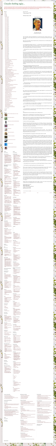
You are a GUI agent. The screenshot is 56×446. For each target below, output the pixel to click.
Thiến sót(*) (6, 68)
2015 (5, 13)
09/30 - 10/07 (6, 27)
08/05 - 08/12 (6, 34)
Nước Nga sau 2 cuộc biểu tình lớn (8, 67)
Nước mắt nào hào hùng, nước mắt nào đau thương (17, 234)
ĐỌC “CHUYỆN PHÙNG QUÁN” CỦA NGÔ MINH (8, 250)
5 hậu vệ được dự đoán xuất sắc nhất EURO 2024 (42, 398)
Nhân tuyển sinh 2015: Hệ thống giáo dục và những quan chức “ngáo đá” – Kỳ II (8, 183)
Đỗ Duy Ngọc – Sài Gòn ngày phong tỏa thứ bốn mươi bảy (43, 409)
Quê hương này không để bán (8, 316)
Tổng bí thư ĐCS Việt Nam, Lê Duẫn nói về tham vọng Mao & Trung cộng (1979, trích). (17, 291)
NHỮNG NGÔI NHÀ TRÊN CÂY (11, 117)
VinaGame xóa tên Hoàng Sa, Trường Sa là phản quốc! (17, 355)
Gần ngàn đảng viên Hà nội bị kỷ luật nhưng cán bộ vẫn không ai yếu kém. (17, 223)
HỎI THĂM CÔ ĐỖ (15, 251)
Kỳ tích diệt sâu (15, 302)
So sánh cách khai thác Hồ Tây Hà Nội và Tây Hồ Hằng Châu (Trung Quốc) (8, 266)
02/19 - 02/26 (6, 53)
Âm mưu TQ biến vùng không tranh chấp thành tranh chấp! (8, 275)
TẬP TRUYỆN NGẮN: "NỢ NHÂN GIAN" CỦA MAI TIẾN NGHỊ (17, 257)
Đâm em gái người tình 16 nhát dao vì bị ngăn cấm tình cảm (43, 404)
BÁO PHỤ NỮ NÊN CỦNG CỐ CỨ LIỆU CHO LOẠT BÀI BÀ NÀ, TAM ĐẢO (17, 313)
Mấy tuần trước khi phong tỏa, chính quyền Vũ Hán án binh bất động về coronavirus (17, 277)
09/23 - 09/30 (6, 28)
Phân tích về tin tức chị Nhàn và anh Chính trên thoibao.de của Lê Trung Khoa (8, 226)
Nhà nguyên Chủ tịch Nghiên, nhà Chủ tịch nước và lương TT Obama (17, 349)
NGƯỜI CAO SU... (9, 128)
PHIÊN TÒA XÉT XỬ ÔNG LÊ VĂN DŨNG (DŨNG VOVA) (8, 191)
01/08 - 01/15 (6, 58)
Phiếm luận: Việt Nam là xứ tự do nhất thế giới (10, 106)
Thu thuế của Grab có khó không (8, 297)
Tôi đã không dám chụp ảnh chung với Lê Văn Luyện (10, 91)
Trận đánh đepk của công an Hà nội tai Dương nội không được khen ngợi (17, 219)
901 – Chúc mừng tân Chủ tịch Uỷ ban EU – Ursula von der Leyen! (17, 328)
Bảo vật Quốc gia (22, 408)
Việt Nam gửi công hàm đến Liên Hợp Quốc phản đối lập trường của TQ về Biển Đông (17, 207)
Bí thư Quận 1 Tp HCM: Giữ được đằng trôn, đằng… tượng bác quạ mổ (8, 182)
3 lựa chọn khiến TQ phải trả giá (17, 305)
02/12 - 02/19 (6, 54)
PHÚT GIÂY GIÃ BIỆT (16, 319)
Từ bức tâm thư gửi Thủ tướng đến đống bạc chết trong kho (17, 238)
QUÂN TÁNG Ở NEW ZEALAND (8, 100)
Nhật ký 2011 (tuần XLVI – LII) (8, 92)
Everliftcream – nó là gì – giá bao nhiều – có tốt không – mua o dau (8, 201)
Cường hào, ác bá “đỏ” (7, 83)
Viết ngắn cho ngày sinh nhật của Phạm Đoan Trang (8, 234)
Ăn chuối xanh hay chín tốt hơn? (8, 395)
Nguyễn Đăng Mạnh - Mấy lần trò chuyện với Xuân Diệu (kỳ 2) (8, 263)
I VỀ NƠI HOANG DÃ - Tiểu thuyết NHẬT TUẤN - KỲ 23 (8, 170)
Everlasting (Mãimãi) (23, 437)
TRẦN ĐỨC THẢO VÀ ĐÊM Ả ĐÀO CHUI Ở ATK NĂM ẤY (17, 160)
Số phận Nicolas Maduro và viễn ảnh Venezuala (26, 415)
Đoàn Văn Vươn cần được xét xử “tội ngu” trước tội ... (10, 76)
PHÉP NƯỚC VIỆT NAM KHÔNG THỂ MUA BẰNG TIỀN (8, 317)
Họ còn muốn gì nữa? (7, 294)
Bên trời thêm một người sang (8, 334)
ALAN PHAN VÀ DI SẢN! (16, 195)
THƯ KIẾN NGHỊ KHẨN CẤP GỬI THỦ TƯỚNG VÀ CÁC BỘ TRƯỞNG (8, 177)
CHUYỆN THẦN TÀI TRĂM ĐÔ (17, 390)
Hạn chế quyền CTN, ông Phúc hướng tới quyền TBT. (8, 224)
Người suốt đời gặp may (7, 356)
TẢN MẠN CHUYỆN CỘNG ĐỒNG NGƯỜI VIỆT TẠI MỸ (17, 203)
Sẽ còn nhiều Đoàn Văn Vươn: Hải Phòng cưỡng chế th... (11, 59)
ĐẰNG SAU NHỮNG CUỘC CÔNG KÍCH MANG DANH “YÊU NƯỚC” (17, 158)
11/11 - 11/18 (6, 22)
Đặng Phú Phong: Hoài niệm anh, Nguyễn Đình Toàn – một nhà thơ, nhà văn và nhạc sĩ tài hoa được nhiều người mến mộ (12, 411)
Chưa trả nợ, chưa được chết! (17, 372)
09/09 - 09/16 (6, 30)
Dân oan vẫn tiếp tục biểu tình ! (17, 264)
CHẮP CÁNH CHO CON (10, 143)
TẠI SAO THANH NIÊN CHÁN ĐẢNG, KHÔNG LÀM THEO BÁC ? (8, 190)
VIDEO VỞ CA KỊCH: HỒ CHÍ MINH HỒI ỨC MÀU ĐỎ (8, 216)
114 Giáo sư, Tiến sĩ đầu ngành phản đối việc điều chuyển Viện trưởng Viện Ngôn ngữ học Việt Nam (17, 210)
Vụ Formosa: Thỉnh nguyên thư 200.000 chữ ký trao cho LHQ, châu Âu (8, 370)
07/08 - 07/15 (6, 37)
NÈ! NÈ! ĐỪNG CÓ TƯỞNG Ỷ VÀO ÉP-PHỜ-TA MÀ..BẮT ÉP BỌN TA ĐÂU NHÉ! (17, 321)
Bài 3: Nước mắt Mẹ (16, 233)
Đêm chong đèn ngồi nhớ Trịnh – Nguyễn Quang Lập (8, 357)
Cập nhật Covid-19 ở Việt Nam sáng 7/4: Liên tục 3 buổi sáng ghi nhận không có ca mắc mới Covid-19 (17, 215)
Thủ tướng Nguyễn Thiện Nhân (24, 421)
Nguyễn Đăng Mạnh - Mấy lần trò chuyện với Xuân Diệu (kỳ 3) (8, 261)
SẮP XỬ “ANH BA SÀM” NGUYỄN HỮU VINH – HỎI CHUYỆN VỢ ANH (8, 346)
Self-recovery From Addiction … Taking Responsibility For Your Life (44, 422)
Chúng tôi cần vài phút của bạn (8, 290)
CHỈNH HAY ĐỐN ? (7, 78)
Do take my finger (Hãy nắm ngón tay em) (25, 435)
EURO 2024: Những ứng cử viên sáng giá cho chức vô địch (43, 397)
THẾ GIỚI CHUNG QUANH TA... (11, 132)
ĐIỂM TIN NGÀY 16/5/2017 (7, 371)
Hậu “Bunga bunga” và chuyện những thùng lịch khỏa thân (17, 237)
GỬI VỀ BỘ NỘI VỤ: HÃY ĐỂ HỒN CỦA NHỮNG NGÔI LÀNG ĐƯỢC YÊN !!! (17, 161)
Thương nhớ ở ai (6, 328)
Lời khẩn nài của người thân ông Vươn (9, 85)
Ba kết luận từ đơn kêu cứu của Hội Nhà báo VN (17, 211)
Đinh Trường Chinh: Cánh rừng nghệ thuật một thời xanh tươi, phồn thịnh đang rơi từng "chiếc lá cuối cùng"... (12, 412)
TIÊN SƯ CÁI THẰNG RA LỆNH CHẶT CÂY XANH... (13, 113)
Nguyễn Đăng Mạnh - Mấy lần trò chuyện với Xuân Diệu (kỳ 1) (8, 264)
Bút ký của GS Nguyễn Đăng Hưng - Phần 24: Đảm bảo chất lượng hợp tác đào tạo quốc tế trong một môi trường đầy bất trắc (17, 342)
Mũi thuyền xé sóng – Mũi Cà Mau (8, 161)
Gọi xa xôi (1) (6, 331)
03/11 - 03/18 (6, 51)
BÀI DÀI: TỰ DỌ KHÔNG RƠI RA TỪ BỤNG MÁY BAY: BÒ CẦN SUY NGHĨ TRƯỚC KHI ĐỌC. (17, 199)
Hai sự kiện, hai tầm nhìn (16, 306)
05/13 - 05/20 (6, 43)
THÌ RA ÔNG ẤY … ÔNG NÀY (8, 93)
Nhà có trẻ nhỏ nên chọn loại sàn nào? (9, 396)
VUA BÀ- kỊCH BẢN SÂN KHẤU (8, 215)
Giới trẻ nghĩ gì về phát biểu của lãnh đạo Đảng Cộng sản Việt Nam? (8, 163)
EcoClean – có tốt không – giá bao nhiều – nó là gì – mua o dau (8, 202)
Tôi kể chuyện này (15, 241)
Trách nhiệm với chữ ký (16, 168)
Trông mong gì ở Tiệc (7, 86)
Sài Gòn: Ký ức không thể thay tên (8, 232)
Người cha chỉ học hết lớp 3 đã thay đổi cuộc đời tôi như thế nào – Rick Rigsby (17, 191)
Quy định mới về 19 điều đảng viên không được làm (8, 287)
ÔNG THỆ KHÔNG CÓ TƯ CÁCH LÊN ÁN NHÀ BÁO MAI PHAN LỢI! (8, 318)
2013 (5, 15)
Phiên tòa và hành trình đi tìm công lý (11, 139)
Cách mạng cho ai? (23, 409)
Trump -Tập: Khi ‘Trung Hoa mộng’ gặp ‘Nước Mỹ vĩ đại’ (17, 192)
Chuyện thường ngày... (14, 3)
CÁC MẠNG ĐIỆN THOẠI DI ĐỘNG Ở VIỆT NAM (7, 301)
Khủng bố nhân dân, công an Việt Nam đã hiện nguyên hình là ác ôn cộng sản (8, 292)
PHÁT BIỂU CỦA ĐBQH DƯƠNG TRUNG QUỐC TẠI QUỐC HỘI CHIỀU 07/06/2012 (17, 359)
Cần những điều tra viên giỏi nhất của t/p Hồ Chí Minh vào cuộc (17, 212)
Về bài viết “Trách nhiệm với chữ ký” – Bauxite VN (17, 167)
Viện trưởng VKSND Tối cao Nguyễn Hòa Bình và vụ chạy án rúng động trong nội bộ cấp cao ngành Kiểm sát (8, 156)
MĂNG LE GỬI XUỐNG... (16, 173)
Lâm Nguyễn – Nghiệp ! (16, 367)
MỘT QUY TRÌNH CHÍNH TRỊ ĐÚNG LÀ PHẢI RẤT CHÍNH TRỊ (17, 309)
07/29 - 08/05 (6, 35)
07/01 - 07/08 (6, 38)
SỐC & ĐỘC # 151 (15, 385)
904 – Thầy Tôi (15, 325)
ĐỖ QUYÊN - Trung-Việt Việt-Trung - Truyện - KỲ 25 (8, 172)
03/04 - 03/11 (6, 52)
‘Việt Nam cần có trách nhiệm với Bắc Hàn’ (9, 75)
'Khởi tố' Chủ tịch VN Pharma (24, 398)
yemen (14, 378)
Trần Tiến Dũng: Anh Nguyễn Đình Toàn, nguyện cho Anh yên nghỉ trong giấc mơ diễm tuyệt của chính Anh (11, 414)
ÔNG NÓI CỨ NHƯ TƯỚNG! (16, 250)
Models (5, 306)
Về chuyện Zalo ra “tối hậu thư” (24, 416)
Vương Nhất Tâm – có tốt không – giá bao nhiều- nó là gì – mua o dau (8, 198)
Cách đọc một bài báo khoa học (17, 371)
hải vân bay (15, 377)
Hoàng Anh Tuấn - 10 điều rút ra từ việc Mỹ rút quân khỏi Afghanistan (44, 412)
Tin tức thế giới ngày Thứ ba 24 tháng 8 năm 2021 (42, 411)
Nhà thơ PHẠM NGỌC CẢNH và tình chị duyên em (8, 286)
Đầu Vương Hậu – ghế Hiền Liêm (8, 77)
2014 (5, 14)
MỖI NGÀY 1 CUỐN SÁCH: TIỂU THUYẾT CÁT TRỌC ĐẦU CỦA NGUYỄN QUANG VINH (8, 210)
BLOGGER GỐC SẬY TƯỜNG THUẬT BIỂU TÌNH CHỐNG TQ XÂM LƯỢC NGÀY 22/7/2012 (17, 356)
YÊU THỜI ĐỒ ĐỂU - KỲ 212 (8, 171)
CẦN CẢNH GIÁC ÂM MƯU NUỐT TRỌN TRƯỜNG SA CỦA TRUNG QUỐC (8, 193)
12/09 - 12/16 (6, 19)
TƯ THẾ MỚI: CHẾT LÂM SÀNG (8, 90)
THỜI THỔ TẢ (6, 82)
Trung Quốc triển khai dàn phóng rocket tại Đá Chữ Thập (8, 368)
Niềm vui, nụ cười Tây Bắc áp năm (8, 61)
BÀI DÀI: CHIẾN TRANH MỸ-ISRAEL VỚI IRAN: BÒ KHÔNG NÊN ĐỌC (17, 201)
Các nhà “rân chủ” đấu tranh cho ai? (24, 431)
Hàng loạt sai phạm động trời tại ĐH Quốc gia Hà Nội (17, 224)
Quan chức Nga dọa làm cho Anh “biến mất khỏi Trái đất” (43, 417)
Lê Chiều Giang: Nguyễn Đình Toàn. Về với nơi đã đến (10, 413)
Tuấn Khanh (6, 326)
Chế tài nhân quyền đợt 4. (16, 265)
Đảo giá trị (15, 165)
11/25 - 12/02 (6, 21)
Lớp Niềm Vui (6, 358)
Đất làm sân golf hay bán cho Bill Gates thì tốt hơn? (17, 278)
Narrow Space (6, 307)
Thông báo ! (15, 221)
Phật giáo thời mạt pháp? (16, 373)
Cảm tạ (14, 194)
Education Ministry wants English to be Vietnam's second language (8, 237)
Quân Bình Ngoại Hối (16, 299)
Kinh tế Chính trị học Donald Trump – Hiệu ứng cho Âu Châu (17, 296)
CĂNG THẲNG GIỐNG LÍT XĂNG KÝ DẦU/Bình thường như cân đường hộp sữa (17, 353)
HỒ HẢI (14, 391)
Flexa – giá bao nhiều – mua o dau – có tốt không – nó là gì (8, 200)
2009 (5, 110)
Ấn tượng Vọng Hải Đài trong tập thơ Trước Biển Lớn (8, 282)
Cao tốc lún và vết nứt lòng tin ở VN (24, 396)
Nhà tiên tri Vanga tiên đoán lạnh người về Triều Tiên (42, 416)
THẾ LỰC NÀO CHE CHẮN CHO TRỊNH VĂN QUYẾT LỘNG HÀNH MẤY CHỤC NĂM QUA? (8, 189)
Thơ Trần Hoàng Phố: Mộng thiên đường (9, 415)
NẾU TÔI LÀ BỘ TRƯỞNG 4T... (17, 388)
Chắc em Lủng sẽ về (7, 333)
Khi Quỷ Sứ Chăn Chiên (23, 427)
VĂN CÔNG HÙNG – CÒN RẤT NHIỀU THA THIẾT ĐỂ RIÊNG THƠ (17, 172)
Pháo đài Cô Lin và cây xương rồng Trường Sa (17, 235)
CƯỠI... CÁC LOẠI (7, 101)
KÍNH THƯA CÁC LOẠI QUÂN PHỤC (9, 102)
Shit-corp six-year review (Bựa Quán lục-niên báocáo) (26, 436)
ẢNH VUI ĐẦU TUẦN (7, 99)
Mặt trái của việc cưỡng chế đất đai (8, 69)
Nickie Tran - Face (15, 366)
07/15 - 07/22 (6, 36)
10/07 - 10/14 (6, 26)
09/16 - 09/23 (6, 29)
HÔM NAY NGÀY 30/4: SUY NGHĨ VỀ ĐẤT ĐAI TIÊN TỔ (8, 206)
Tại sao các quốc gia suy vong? (8, 94)
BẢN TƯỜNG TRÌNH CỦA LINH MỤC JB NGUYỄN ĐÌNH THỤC (8, 372)
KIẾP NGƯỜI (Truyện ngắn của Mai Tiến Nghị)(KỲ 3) (17, 255)
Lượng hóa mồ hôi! (7, 66)
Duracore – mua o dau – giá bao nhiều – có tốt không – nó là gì (8, 196)
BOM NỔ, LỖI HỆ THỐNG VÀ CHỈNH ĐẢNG (9, 74)
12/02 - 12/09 (6, 20)
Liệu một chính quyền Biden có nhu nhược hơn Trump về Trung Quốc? (17, 283)
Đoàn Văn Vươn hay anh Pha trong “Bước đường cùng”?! (11, 98)
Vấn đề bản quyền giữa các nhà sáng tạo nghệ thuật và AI (27, 401)
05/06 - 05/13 (6, 44)
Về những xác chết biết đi (16, 166)
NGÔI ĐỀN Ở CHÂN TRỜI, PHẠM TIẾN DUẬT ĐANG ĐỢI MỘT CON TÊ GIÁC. (8, 351)
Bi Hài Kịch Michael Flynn (16, 298)
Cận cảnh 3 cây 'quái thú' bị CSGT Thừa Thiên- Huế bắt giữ (43, 406)
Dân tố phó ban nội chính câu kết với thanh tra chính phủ (17, 220)
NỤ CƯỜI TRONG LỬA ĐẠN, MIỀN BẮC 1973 (17, 187)
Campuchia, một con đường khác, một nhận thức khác (8, 254)
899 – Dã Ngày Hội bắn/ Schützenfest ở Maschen (16, 329)
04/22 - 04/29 (6, 46)
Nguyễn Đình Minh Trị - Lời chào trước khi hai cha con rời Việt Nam (17, 364)
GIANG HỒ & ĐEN (15, 310)
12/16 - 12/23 (6, 18)
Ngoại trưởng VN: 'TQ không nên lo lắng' (25, 395)
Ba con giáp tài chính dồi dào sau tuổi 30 (9, 398)
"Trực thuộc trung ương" (16, 245)
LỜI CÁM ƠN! (15, 273)
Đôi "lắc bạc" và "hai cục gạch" (24, 418)
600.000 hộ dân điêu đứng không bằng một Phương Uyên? (27, 429)
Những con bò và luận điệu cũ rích (24, 428)
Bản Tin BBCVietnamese (16, 318)
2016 (5, 12)
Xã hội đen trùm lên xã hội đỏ (8, 60)
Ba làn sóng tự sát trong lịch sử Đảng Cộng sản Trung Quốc (8, 252)
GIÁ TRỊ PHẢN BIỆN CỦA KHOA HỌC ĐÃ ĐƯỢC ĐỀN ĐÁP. (8, 208)
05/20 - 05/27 (6, 42)
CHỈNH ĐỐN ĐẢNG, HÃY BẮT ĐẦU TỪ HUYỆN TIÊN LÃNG (11, 84)
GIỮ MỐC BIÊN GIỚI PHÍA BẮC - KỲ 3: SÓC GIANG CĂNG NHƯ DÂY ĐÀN (17, 185)
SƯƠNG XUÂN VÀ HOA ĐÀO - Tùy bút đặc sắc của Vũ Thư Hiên (17, 155)
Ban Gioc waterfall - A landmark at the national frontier (8, 242)
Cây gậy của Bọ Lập (16, 345)
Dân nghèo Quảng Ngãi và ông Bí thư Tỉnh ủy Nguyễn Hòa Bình (8, 157)
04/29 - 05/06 (6, 45)
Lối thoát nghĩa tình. (7, 223)
